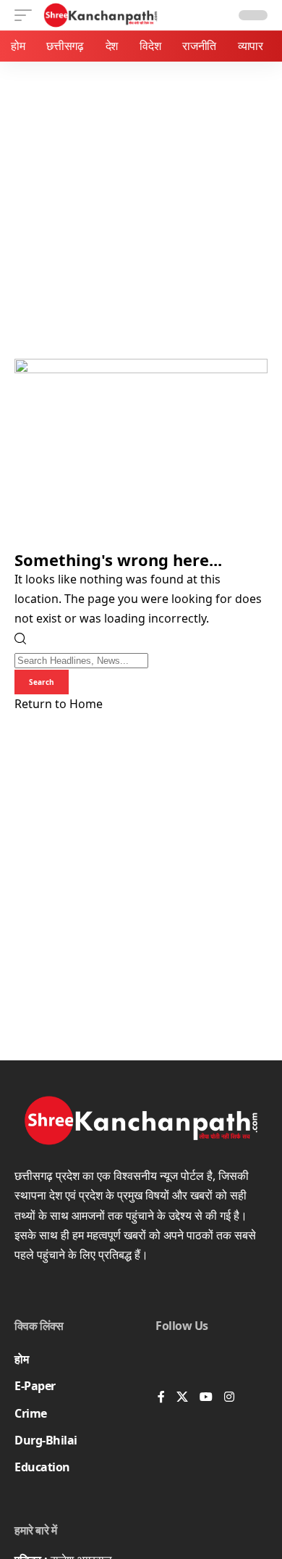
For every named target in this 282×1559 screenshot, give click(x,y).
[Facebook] (161, 1397)
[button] (26, 15)
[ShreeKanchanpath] (101, 15)
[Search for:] (81, 660)
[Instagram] (229, 1397)
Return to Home (58, 704)
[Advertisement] (141, 210)
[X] (182, 1397)
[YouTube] (206, 1397)
